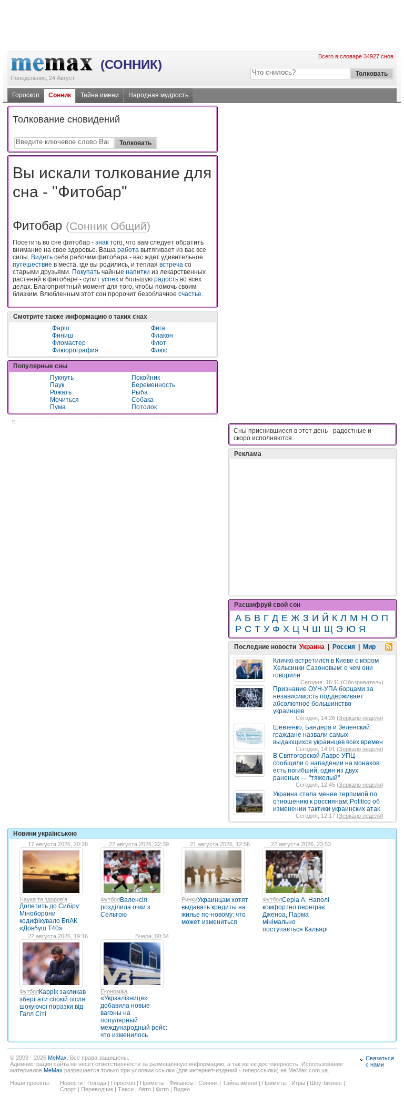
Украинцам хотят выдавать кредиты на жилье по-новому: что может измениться (214, 911)
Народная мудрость (158, 95)
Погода (96, 1083)
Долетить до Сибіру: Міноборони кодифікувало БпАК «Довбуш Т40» (49, 917)
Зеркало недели (360, 718)
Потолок (144, 407)
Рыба (140, 392)
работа (128, 249)
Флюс (159, 350)
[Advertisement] (202, 42)
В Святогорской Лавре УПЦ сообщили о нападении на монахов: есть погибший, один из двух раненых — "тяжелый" (327, 767)
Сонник (59, 95)
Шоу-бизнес (326, 1083)
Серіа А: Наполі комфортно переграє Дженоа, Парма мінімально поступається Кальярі (295, 914)
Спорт (68, 1089)
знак (101, 242)
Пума (58, 407)
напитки (138, 272)
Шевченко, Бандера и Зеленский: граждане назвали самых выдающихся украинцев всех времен (328, 735)
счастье (189, 294)
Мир (369, 647)
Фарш (60, 328)
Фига (158, 328)
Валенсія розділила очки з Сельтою (125, 907)
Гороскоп (25, 95)
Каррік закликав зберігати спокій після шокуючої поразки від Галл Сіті (52, 1003)
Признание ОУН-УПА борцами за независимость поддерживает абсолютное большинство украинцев (323, 700)
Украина (312, 647)
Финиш (62, 335)
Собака (143, 399)
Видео (182, 1089)
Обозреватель (362, 682)
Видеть (42, 257)
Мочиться (64, 399)
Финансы (181, 1083)
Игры (298, 1083)
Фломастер (69, 343)
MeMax (57, 1057)
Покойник (146, 377)
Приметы (152, 1083)
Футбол (110, 899)
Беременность (153, 385)
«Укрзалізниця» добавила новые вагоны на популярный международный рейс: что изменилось (133, 1017)
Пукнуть (62, 377)
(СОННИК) (131, 64)
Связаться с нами (380, 1061)
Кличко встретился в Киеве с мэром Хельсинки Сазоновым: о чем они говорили (326, 668)
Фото (162, 1089)
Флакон (162, 335)
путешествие (32, 264)
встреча (171, 264)
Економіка (113, 991)
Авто (144, 1089)
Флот (158, 343)
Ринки (189, 899)
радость (166, 279)
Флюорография (75, 350)
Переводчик (97, 1089)
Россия (343, 647)
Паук (57, 385)
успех (110, 279)
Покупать (86, 272)
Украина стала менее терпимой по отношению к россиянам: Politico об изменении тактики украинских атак (326, 801)
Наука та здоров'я (43, 899)
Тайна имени (99, 95)
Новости (71, 1083)
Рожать (61, 392)
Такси (126, 1089)
